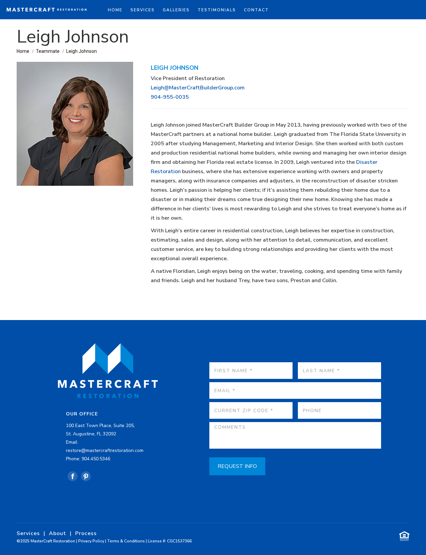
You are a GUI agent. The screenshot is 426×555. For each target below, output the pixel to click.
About (57, 533)
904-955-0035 (170, 97)
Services (28, 533)
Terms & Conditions (126, 541)
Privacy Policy (91, 541)
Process (86, 533)
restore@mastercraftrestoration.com (104, 450)
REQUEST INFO (237, 466)
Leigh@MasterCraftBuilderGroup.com (198, 87)
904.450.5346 (96, 459)
